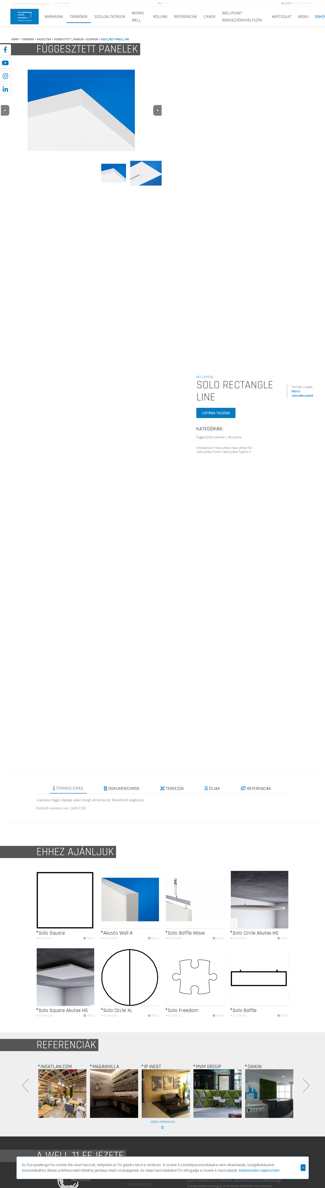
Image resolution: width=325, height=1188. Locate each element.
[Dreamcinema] (269, 1093)
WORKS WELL (138, 17)
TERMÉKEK (79, 16)
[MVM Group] (166, 1093)
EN (166, 3)
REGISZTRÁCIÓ (304, 3)
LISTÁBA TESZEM (216, 413)
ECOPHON (92, 39)
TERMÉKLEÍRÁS (69, 788)
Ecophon (44, 938)
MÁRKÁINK (54, 16)
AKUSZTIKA (44, 39)
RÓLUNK (160, 16)
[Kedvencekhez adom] (87, 899)
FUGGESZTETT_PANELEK (69, 39)
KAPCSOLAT (281, 16)
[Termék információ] (79, 899)
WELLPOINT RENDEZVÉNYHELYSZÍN (242, 17)
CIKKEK (210, 16)
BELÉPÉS (286, 3)
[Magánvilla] (62, 1093)
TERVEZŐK (174, 788)
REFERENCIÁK (185, 16)
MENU (303, 16)
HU (159, 3)
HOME (15, 39)
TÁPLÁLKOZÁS (139, 1184)
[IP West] (114, 1093)
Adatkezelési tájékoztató (259, 1170)
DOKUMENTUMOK (123, 788)
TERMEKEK (27, 39)
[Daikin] (217, 1093)
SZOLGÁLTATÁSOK (109, 16)
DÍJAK (214, 788)
